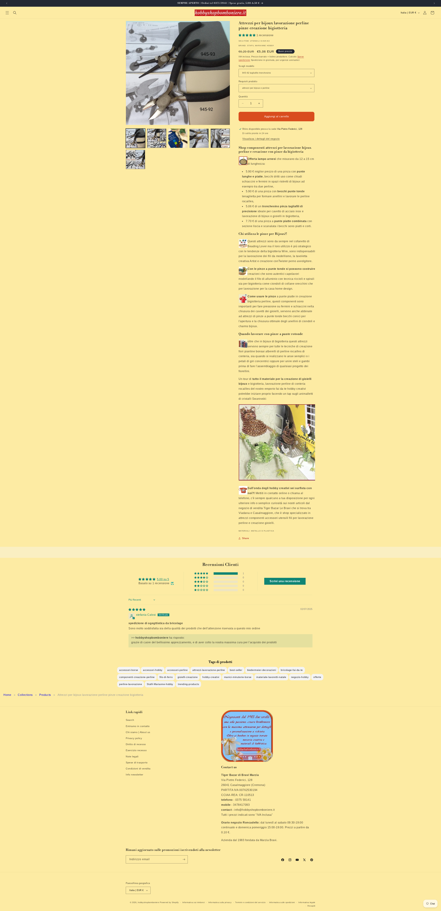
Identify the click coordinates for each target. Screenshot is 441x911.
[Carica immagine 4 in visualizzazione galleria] (199, 138)
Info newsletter (134, 774)
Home (7, 694)
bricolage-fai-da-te (292, 670)
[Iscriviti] (184, 859)
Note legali (132, 756)
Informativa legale (306, 902)
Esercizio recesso (136, 750)
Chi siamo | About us (138, 732)
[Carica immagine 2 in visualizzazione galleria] (156, 138)
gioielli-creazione (188, 677)
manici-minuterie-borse (238, 677)
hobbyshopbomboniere (148, 902)
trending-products (188, 684)
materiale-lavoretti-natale (271, 677)
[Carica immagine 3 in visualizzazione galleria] (178, 138)
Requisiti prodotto (248, 81)
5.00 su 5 (163, 579)
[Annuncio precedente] (7, 3)
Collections (25, 694)
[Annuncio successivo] (434, 3)
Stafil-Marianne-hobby (160, 684)
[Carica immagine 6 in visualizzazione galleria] (135, 159)
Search (130, 720)
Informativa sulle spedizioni (282, 902)
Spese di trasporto (137, 762)
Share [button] (245, 538)
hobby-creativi (210, 677)
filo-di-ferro (166, 677)
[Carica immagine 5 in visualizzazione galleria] (220, 138)
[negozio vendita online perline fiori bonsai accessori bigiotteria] (277, 480)
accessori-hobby (152, 670)
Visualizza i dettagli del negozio (261, 138)
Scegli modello (246, 66)
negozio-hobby (300, 677)
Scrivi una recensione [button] (285, 581)
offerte (317, 677)
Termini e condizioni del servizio (250, 902)
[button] (7, 13)
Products (45, 694)
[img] (137, 609)
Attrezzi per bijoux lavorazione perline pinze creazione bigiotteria (100, 694)
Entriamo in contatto (138, 726)
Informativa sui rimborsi (193, 902)
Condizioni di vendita (138, 768)
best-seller (236, 670)
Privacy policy (134, 738)
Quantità (243, 96)
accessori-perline (177, 670)
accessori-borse (128, 670)
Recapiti (311, 906)
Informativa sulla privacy (220, 902)
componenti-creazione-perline (137, 677)
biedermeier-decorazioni (261, 670)
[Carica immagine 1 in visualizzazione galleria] (135, 138)
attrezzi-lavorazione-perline (208, 670)
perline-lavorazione (130, 684)
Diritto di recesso (136, 744)
